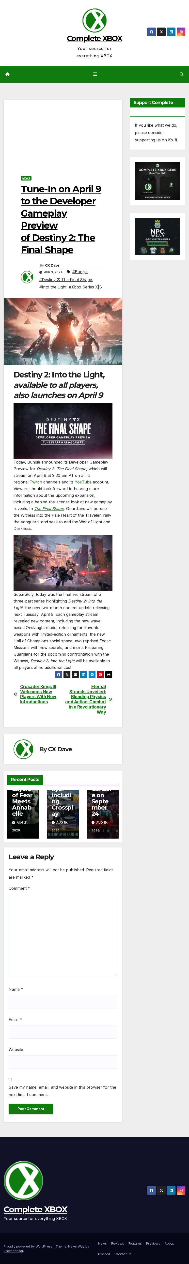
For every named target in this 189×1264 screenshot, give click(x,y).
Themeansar (13, 1251)
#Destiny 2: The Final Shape (65, 279)
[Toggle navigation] (95, 74)
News (26, 178)
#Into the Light (52, 287)
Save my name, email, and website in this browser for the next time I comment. (62, 1091)
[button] (182, 74)
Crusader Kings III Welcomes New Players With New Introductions (38, 694)
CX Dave (52, 265)
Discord (104, 1254)
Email (15, 1019)
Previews (153, 1243)
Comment (19, 888)
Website (16, 1049)
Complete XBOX (94, 38)
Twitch (36, 482)
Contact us (122, 1254)
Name (16, 989)
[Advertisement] (63, 134)
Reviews (117, 1243)
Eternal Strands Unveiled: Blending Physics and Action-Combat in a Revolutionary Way (85, 699)
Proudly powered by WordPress (28, 1246)
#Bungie (80, 271)
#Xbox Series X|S (85, 287)
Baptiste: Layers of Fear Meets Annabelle (22, 795)
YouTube (83, 482)
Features (135, 1243)
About (169, 1243)
